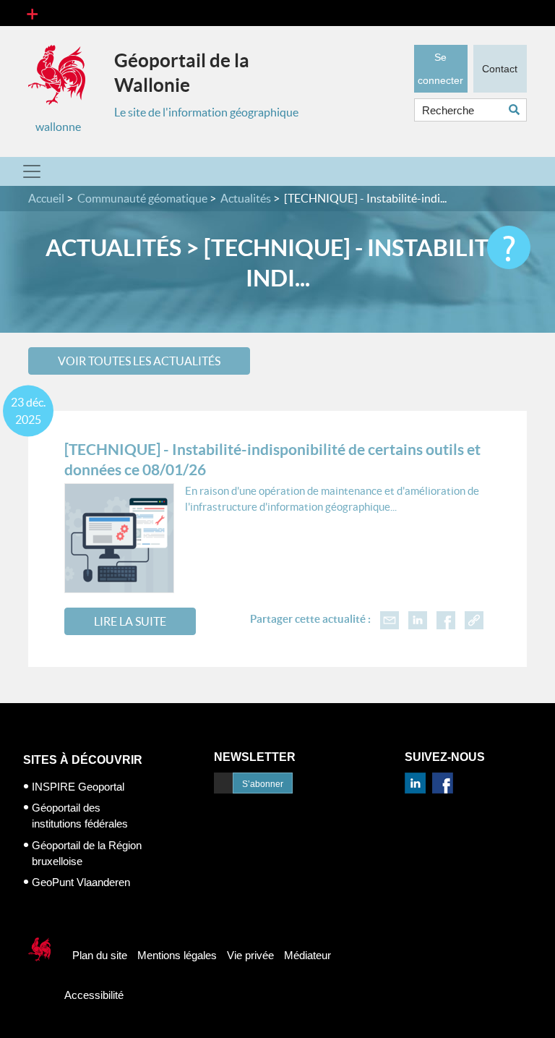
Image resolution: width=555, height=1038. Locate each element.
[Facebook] (445, 619)
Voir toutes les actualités (139, 360)
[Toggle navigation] (32, 13)
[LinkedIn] (417, 619)
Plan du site (99, 955)
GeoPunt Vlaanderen (81, 882)
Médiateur (307, 955)
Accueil (46, 198)
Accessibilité (94, 995)
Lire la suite (130, 621)
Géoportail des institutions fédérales (80, 815)
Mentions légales (177, 955)
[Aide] (508, 247)
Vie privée (250, 955)
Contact (499, 69)
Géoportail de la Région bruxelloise (87, 853)
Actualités (245, 198)
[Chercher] (518, 109)
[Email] (389, 619)
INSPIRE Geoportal (78, 786)
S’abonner (262, 784)
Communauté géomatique (142, 198)
